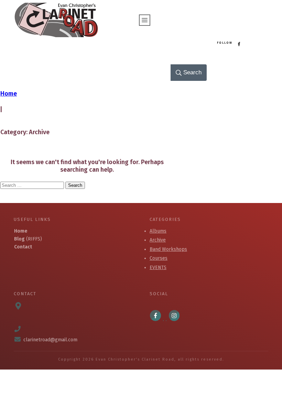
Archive (158, 240)
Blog (19, 239)
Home (21, 231)
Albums (158, 231)
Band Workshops (168, 249)
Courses (158, 258)
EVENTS (158, 267)
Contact (23, 247)
